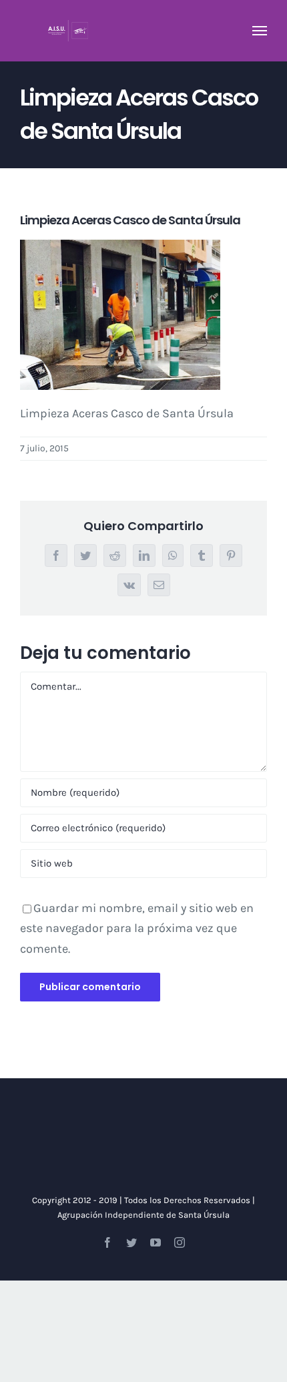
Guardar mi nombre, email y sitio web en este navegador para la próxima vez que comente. (137, 928)
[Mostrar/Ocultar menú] (260, 30)
